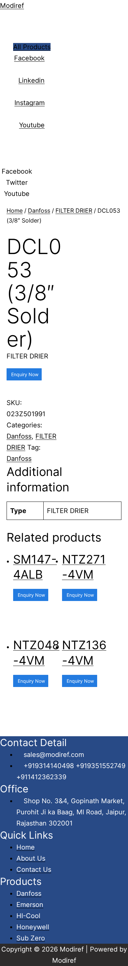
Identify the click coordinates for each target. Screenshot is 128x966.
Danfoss (39, 210)
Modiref (12, 6)
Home (15, 210)
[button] (32, 47)
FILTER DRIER (73, 210)
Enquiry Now (24, 374)
